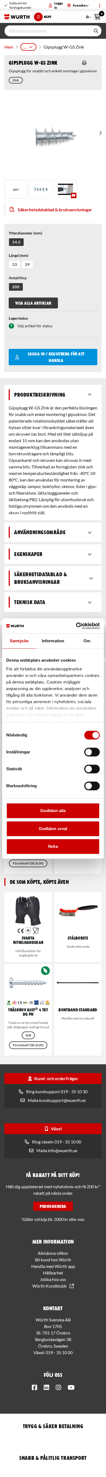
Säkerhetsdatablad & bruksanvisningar (55, 209)
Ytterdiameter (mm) (25, 233)
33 (14, 264)
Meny (47, 17)
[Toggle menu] (99, 5)
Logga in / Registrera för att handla (56, 357)
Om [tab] (86, 640)
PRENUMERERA (53, 1206)
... (25, 46)
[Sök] (96, 30)
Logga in (58, 5)
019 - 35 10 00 (59, 1352)
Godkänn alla (53, 810)
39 (27, 264)
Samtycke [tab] (19, 640)
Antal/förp (18, 277)
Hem (8, 46)
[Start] (17, 17)
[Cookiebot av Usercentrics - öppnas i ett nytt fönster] (76, 625)
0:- (94, 16)
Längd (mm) (18, 255)
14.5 (16, 242)
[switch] (92, 752)
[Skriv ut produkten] (84, 63)
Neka (53, 846)
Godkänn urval (53, 828)
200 (16, 286)
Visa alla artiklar (33, 303)
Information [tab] (53, 640)
